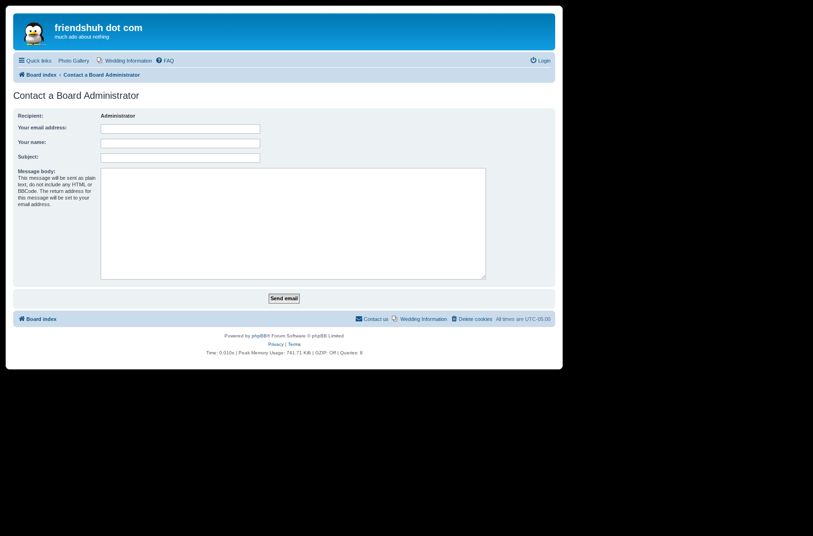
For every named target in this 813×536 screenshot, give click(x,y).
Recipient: (30, 116)
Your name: (32, 142)
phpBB (259, 335)
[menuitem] (124, 60)
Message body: (37, 171)
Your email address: (42, 127)
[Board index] (35, 31)
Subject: (28, 157)
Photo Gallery (73, 61)
